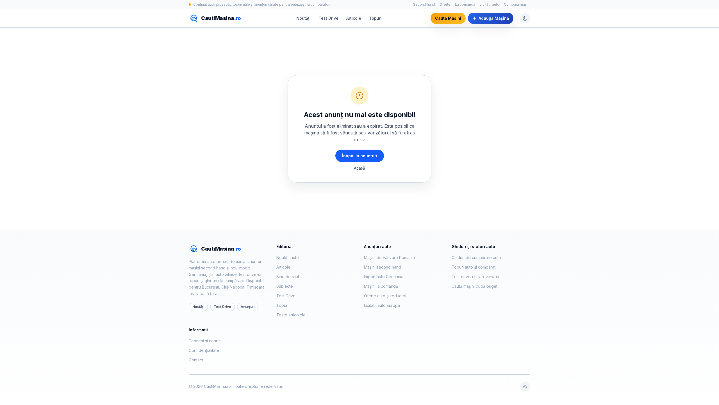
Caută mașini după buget (474, 286)
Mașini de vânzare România (389, 257)
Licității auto (489, 4)
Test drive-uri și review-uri (476, 276)
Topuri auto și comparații (474, 267)
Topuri (375, 18)
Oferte (445, 4)
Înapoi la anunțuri (359, 155)
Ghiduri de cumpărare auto (476, 257)
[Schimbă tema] (525, 18)
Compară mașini (517, 4)
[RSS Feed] (525, 386)
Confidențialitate (204, 350)
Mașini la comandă (381, 286)
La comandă (465, 4)
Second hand (424, 4)
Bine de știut (287, 276)
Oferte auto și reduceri (385, 295)
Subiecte (284, 286)
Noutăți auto (287, 257)
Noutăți (303, 18)
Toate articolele (291, 314)
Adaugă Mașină (494, 18)
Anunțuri (247, 307)
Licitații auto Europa (382, 305)
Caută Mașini (448, 18)
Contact (196, 359)
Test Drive (328, 18)
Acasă (359, 168)
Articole (353, 18)
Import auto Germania (383, 276)
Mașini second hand (382, 267)
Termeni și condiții (205, 340)
